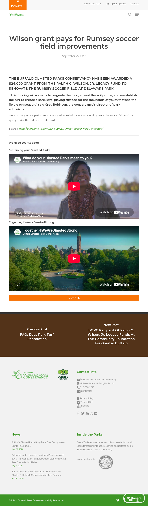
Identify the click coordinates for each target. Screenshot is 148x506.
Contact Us (86, 391)
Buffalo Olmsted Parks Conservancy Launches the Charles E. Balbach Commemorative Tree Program (36, 473)
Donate (17, 6)
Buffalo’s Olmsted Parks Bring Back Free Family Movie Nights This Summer (38, 444)
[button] (137, 14)
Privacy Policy (86, 398)
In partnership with (86, 459)
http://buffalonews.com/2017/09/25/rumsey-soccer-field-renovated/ (61, 128)
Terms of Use (86, 402)
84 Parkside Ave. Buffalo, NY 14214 (96, 383)
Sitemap (85, 406)
